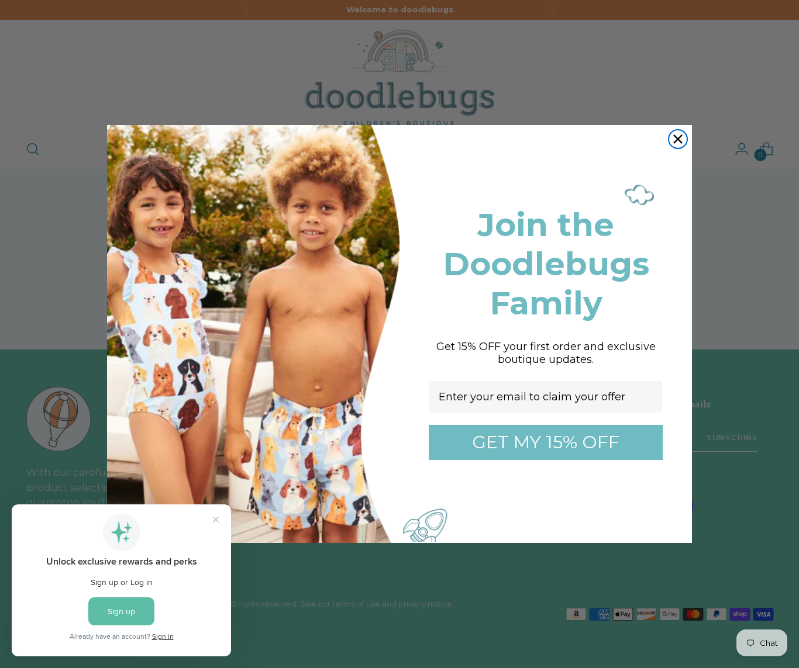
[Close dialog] (678, 139)
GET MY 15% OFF (545, 442)
